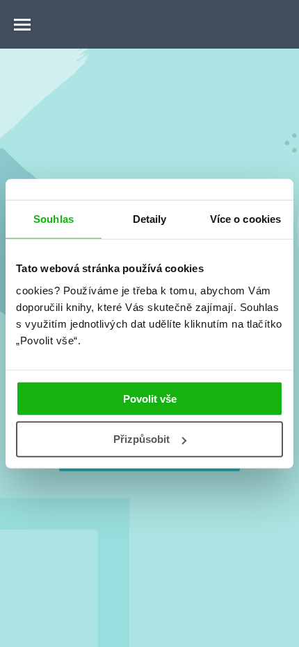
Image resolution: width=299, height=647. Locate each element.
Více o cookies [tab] (245, 219)
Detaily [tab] (150, 219)
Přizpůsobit (141, 439)
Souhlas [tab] (53, 219)
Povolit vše (150, 398)
